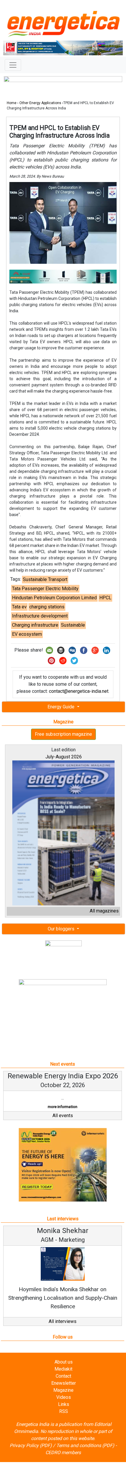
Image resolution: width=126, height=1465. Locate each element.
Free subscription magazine (63, 734)
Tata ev (19, 607)
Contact (63, 1376)
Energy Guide (61, 707)
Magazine (63, 1390)
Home (11, 103)
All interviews (62, 1321)
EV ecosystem (27, 634)
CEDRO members (63, 1452)
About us (64, 1362)
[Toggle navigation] (13, 65)
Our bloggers (62, 929)
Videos (63, 1397)
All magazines (104, 911)
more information (62, 1106)
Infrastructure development (40, 616)
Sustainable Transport (45, 579)
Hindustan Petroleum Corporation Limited (54, 597)
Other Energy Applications (40, 103)
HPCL (105, 597)
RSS (63, 1411)
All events (62, 1115)
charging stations (46, 607)
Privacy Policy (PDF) (31, 1445)
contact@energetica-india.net (78, 691)
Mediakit (63, 1369)
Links (63, 1404)
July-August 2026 (63, 757)
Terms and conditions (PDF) (85, 1445)
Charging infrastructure (35, 625)
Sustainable (73, 625)
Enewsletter (63, 1383)
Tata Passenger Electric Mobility (45, 588)
